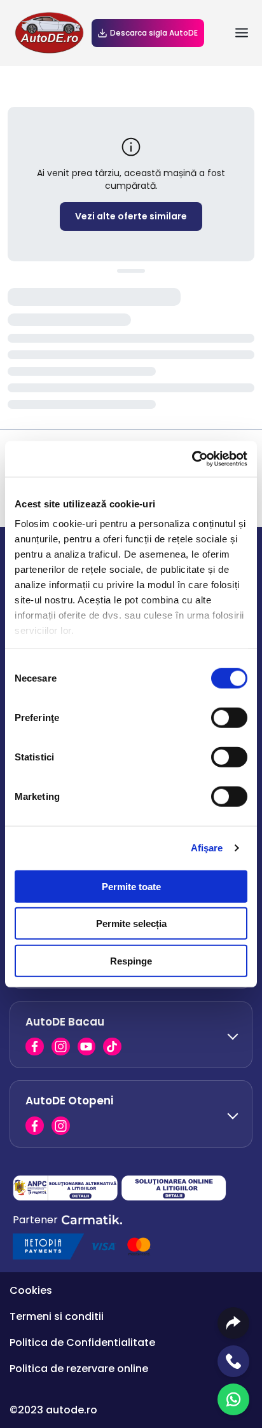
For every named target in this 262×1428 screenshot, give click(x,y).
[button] (131, 1034)
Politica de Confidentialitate (82, 1342)
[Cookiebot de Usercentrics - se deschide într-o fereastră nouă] (191, 459)
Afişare (207, 847)
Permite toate (131, 886)
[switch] (229, 717)
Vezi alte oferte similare (131, 216)
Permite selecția (131, 923)
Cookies (31, 1290)
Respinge (131, 960)
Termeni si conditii (57, 1316)
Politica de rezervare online (79, 1368)
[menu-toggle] (241, 33)
